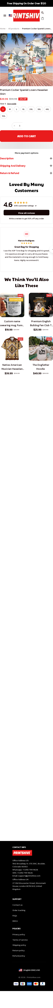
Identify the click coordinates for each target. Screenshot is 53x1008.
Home (2, 28)
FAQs (14, 915)
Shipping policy (19, 945)
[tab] (25, 81)
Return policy (18, 950)
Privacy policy (18, 934)
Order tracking (18, 910)
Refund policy (18, 955)
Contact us (17, 904)
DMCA (15, 921)
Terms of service (20, 939)
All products (13, 28)
